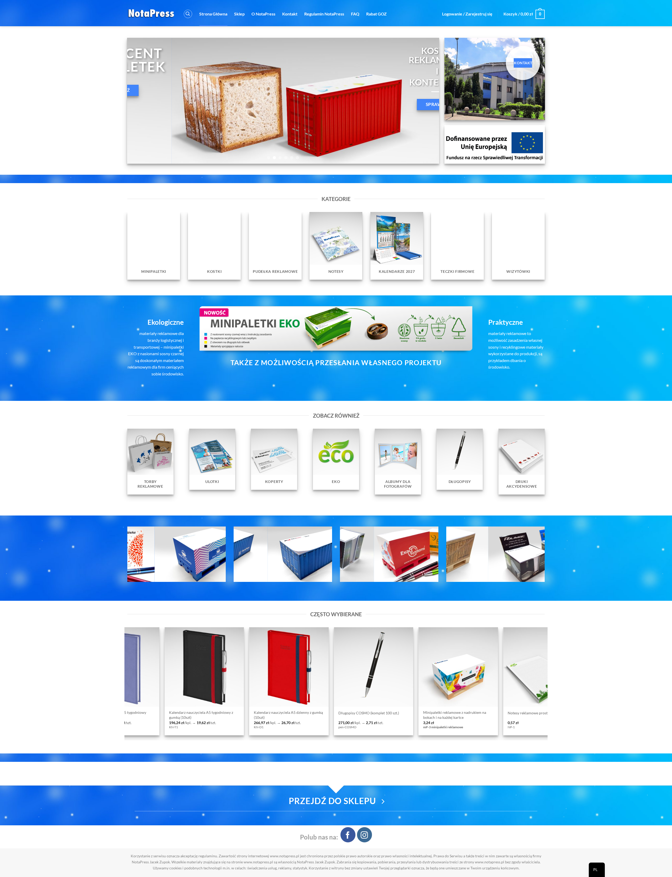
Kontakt (289, 13)
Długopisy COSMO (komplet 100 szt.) (192, 713)
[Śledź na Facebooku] (347, 834)
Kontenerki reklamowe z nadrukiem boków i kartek (535, 715)
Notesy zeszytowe (430, 713)
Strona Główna (213, 13)
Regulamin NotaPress (324, 13)
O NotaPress (263, 13)
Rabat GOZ (376, 13)
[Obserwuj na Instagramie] (364, 834)
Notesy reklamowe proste (352, 713)
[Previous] (140, 100)
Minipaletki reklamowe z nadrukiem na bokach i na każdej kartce (278, 715)
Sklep (239, 13)
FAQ (355, 13)
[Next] (426, 100)
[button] (188, 14)
